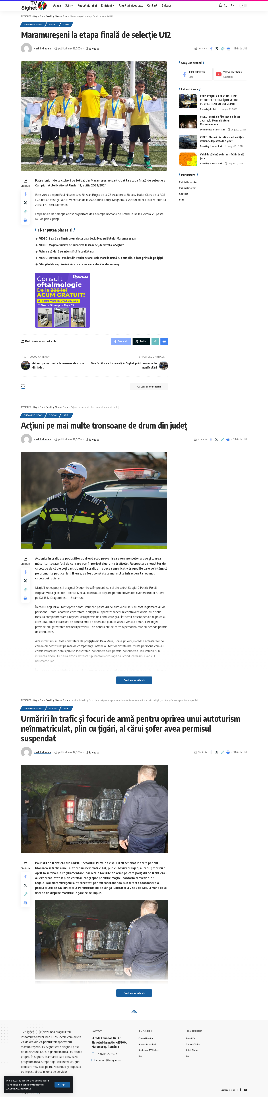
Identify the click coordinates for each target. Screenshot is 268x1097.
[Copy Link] (222, 48)
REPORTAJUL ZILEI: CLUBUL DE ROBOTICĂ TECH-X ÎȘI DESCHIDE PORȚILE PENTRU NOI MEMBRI (219, 100)
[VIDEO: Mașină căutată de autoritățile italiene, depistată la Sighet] (188, 142)
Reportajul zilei (207, 109)
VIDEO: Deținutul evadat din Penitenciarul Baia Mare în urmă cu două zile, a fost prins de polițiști (101, 258)
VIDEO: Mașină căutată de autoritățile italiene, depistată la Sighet (81, 245)
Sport (53, 24)
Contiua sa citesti (134, 680)
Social (53, 415)
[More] (228, 1045)
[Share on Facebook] (211, 48)
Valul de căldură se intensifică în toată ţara (66, 251)
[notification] (220, 5)
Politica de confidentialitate (25, 1084)
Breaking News (33, 24)
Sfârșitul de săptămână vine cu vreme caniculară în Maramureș (79, 264)
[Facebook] (196, 74)
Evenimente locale (209, 129)
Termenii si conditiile (18, 1088)
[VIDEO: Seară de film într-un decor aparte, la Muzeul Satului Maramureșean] (188, 121)
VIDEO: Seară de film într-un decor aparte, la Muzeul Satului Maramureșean (87, 238)
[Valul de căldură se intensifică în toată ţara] (188, 159)
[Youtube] (230, 74)
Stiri (66, 24)
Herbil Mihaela (42, 48)
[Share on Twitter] (216, 48)
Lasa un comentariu (151, 386)
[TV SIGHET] (34, 5)
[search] (226, 5)
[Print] (228, 48)
